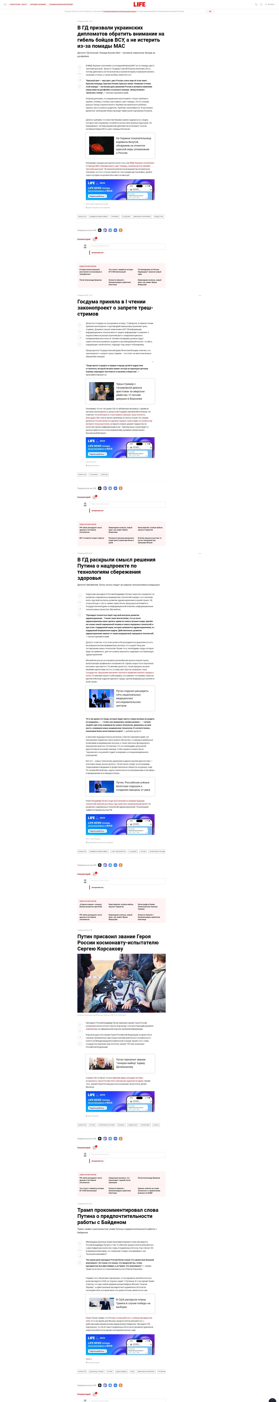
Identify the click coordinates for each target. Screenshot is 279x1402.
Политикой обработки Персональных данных (119, 11)
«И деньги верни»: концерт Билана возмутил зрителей (91, 905)
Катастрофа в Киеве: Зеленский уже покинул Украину (148, 906)
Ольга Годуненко (105, 207)
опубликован (92, 1029)
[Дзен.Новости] (100, 230)
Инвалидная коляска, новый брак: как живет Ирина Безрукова (149, 282)
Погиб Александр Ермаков (91, 280)
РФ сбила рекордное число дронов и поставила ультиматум (91, 529)
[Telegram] (110, 230)
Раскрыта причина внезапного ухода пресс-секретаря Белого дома (121, 540)
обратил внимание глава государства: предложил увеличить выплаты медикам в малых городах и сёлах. (120, 672)
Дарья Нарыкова (93, 207)
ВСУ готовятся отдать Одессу (92, 538)
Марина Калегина (93, 465)
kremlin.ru (89, 1359)
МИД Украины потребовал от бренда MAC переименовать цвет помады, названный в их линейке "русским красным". (120, 166)
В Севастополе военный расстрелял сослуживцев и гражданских (91, 271)
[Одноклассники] (120, 230)
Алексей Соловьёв (93, 1362)
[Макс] (105, 230)
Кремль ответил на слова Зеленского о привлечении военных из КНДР (149, 1190)
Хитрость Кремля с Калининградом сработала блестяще (120, 282)
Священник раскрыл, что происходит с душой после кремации (119, 1180)
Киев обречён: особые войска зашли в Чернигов (150, 528)
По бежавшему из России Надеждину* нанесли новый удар (149, 271)
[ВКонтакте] (115, 230)
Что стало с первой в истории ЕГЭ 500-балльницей (121, 270)
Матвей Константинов (95, 842)
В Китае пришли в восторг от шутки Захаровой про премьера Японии (150, 540)
